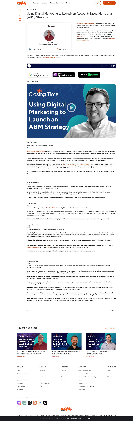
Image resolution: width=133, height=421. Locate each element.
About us (63, 373)
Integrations (20, 383)
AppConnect (20, 377)
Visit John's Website (64, 49)
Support (109, 373)
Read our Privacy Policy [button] (74, 418)
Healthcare (42, 377)
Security (42, 415)
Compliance (100, 415)
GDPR (93, 415)
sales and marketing (49, 57)
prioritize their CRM (49, 208)
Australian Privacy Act (85, 415)
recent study (80, 36)
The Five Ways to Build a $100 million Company (76, 164)
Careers (63, 377)
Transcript (29, 310)
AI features (20, 389)
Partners (63, 380)
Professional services (45, 383)
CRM (48, 247)
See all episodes (109, 328)
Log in (97, 3)
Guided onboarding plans (85, 370)
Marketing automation (23, 373)
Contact (109, 370)
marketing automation (33, 247)
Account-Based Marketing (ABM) (36, 151)
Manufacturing (43, 380)
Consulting (42, 370)
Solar (41, 386)
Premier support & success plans (87, 373)
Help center (110, 377)
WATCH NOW (21, 356)
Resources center (83, 380)
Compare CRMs (21, 386)
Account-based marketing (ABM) (86, 23)
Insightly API (82, 389)
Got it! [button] (89, 418)
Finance (41, 373)
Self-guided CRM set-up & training (87, 377)
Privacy (48, 415)
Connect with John (36, 49)
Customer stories (83, 383)
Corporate (63, 370)
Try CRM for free (109, 3)
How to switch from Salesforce (86, 386)
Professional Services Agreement (69, 415)
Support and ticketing (22, 380)
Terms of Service (55, 415)
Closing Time (31, 10)
